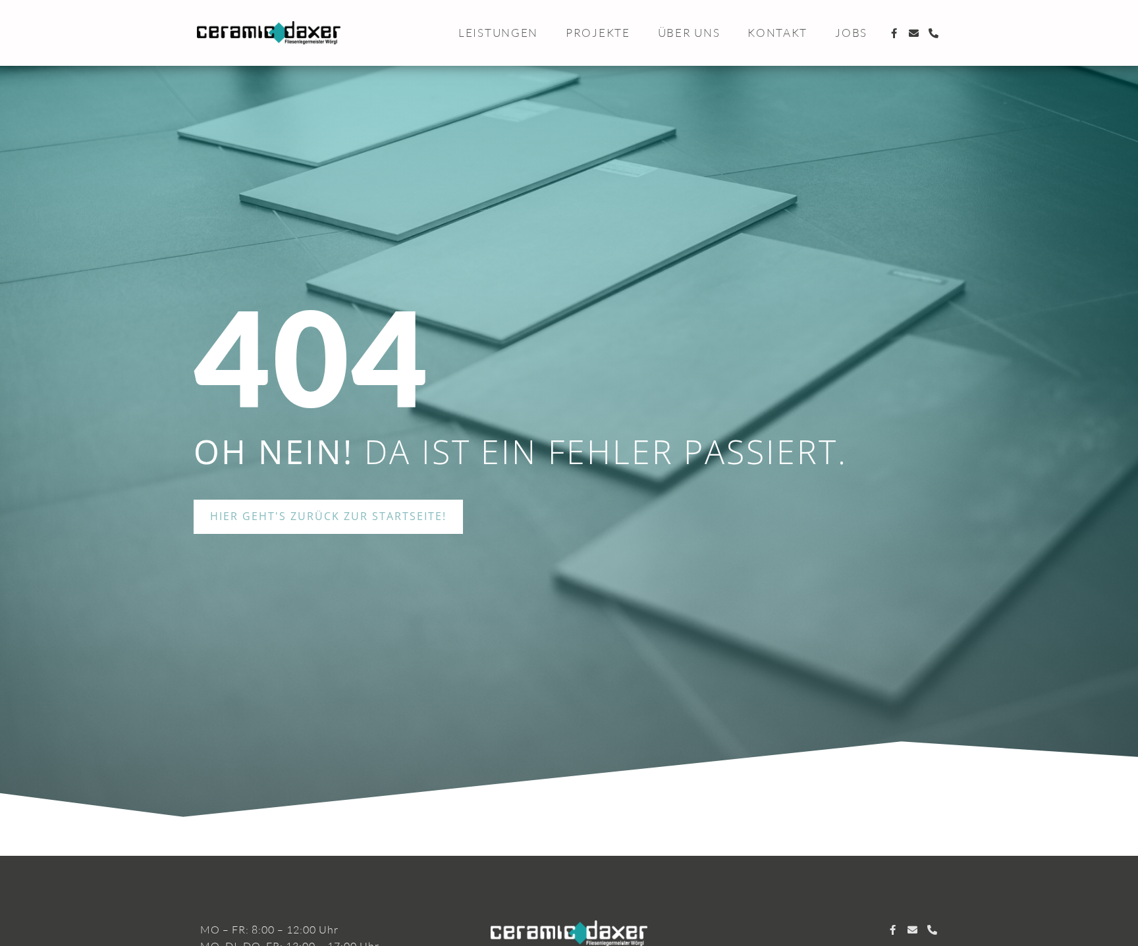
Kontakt (777, 32)
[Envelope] (914, 33)
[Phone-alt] (934, 33)
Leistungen (498, 32)
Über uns (689, 32)
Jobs (851, 32)
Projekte (598, 32)
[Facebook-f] (895, 33)
